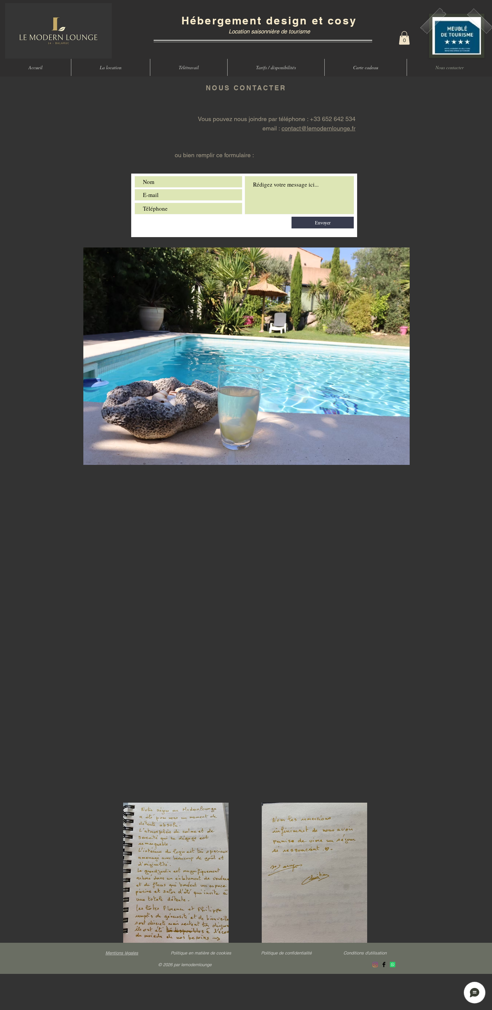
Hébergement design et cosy (269, 20)
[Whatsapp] (392, 964)
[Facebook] (384, 964)
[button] (404, 38)
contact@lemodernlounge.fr (318, 128)
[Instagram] (375, 964)
